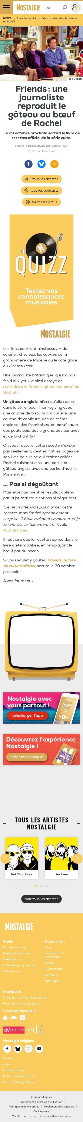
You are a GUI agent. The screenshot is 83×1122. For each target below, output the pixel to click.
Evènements (54, 969)
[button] (36, 886)
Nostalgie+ (52, 981)
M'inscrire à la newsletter (21, 1003)
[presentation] (5, 858)
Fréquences (11, 971)
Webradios (11, 959)
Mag (48, 947)
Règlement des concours (59, 1106)
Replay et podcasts (17, 953)
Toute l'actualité (26, 18)
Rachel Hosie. (15, 530)
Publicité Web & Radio (19, 1076)
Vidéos (49, 963)
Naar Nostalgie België (19, 1082)
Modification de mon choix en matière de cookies (41, 1116)
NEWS (7, 18)
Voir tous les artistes (41, 899)
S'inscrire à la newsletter (54, 955)
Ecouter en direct (15, 947)
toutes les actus (44, 202)
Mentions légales (41, 1097)
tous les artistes (44, 179)
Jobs (6, 1064)
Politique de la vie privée (24, 1106)
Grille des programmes (19, 965)
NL (48, 8)
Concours (51, 975)
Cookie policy (41, 1111)
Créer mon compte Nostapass (25, 997)
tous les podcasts (44, 190)
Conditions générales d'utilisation (41, 1102)
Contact (9, 1058)
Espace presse (13, 1070)
